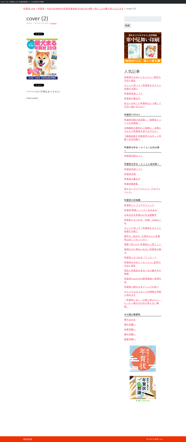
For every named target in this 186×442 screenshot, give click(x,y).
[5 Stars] (34, 91)
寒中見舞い (130, 324)
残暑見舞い (130, 339)
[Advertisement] (143, 416)
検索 (127, 25)
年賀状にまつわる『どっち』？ (140, 257)
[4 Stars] (32, 91)
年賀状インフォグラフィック (139, 205)
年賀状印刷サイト (133, 155)
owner (54, 23)
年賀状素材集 (131, 183)
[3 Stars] (30, 91)
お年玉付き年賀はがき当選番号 (140, 215)
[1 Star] (27, 91)
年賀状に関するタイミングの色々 (141, 286)
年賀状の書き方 (132, 98)
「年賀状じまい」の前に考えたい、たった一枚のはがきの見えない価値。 (142, 303)
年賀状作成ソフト (133, 93)
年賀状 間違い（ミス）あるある (140, 210)
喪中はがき (130, 319)
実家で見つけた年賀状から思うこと (142, 244)
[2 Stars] (29, 91)
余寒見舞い (130, 329)
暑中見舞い (130, 334)
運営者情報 (27, 439)
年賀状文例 (130, 174)
